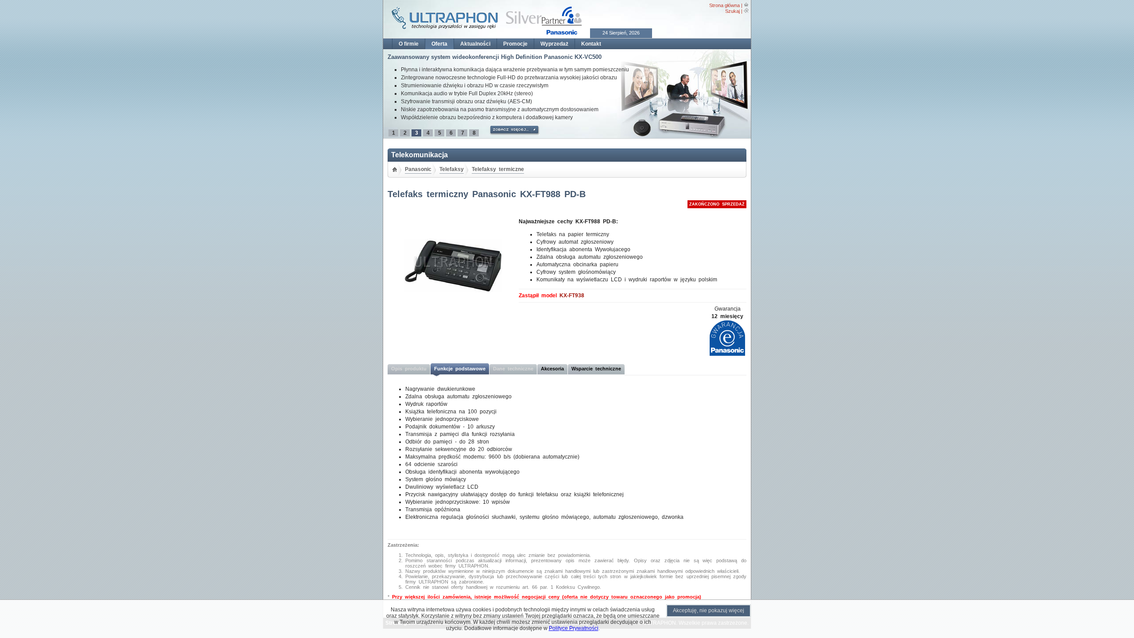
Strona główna (724, 5)
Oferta (439, 44)
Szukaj (732, 11)
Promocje (515, 44)
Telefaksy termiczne (498, 169)
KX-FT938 (571, 295)
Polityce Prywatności (573, 628)
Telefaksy (451, 169)
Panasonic (418, 169)
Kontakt (591, 44)
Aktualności (475, 44)
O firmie (409, 44)
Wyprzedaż (554, 44)
